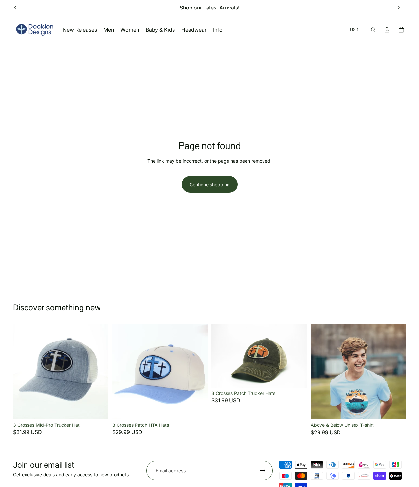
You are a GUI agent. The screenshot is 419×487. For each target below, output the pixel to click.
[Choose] (98, 409)
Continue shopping (210, 184)
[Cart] (401, 30)
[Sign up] (263, 471)
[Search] (373, 30)
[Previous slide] (15, 7)
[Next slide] (399, 7)
